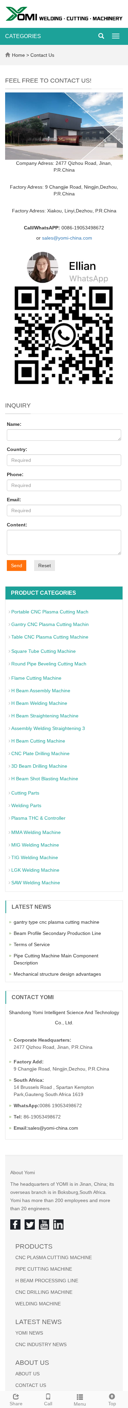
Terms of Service (32, 944)
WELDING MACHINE (38, 1303)
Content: (17, 524)
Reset (44, 565)
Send (16, 565)
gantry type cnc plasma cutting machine (56, 922)
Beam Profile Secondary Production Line (57, 933)
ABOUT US (27, 1373)
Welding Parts (26, 805)
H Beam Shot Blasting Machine (44, 778)
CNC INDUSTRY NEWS (41, 1344)
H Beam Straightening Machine (45, 715)
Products (34, 1246)
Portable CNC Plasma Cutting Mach (49, 611)
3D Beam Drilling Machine (39, 766)
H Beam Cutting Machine (38, 741)
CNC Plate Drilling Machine (40, 753)
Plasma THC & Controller (38, 818)
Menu (80, 1404)
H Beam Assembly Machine (40, 690)
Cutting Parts (25, 793)
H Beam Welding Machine (39, 703)
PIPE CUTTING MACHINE (43, 1269)
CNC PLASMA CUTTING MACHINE (53, 1257)
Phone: (15, 474)
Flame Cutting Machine (36, 678)
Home (18, 55)
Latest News (38, 1321)
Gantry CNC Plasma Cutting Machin (50, 624)
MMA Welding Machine (36, 832)
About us (32, 1362)
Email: (14, 499)
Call (48, 1403)
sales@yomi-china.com (67, 238)
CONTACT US (30, 1385)
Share (16, 1403)
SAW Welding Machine (35, 882)
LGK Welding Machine (35, 870)
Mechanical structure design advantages (57, 974)
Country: (17, 449)
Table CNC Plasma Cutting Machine (49, 637)
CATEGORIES (23, 36)
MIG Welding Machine (35, 845)
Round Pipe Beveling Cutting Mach (48, 663)
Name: (14, 424)
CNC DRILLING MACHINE (43, 1292)
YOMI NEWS (29, 1333)
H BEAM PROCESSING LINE (46, 1280)
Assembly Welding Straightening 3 (48, 728)
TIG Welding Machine (34, 857)
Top (112, 1403)
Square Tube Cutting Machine (43, 651)
